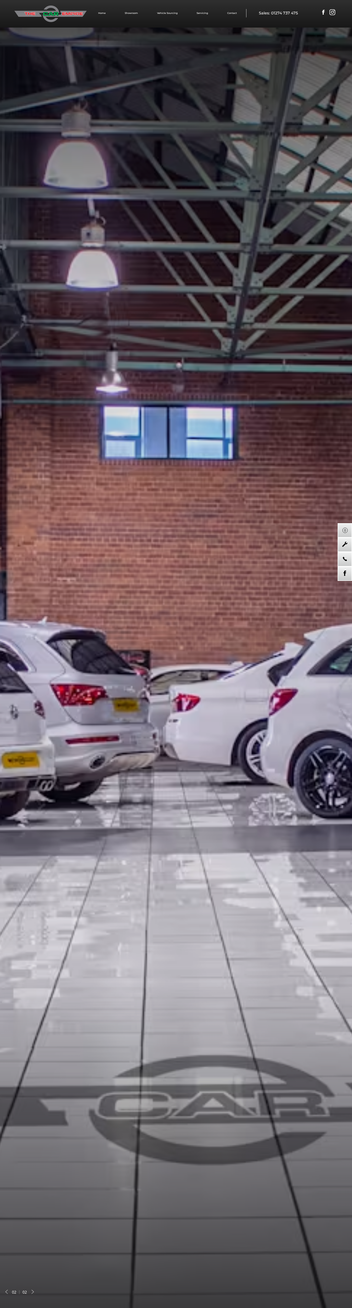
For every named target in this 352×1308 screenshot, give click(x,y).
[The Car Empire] (50, 14)
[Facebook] (323, 13)
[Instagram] (332, 13)
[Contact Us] (345, 559)
